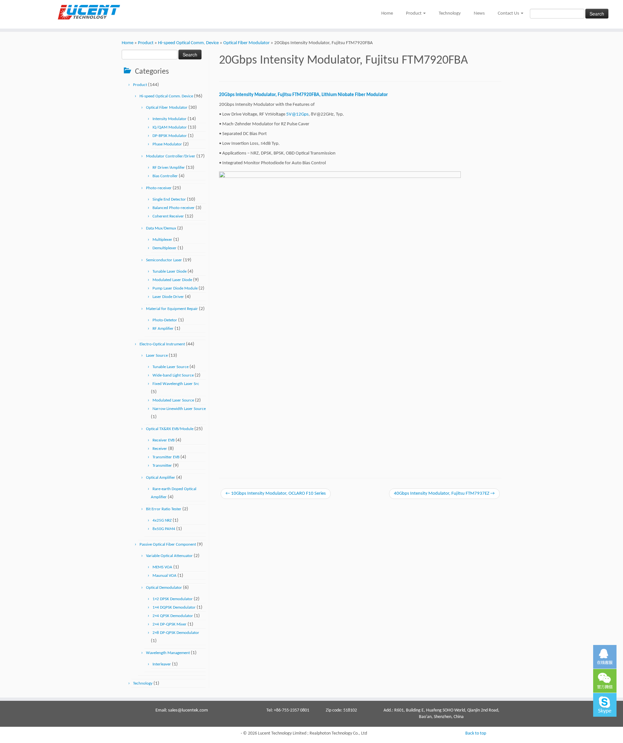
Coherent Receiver (168, 216)
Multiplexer (162, 240)
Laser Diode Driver (168, 297)
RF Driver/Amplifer (169, 168)
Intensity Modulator (170, 119)
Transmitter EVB (166, 457)
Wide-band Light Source (173, 375)
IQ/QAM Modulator (170, 127)
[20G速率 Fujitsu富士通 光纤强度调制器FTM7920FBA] (340, 317)
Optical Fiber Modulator (246, 43)
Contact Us (509, 13)
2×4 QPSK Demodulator (173, 616)
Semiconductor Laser (164, 260)
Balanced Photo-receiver (174, 208)
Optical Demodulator (164, 588)
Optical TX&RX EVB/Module (169, 429)
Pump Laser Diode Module (175, 288)
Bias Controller (165, 176)
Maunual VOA (165, 576)
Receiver (160, 449)
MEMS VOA (162, 567)
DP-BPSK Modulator (170, 136)
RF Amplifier (163, 329)
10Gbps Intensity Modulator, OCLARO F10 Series (276, 493)
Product (414, 13)
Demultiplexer (165, 248)
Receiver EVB (164, 440)
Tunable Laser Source (171, 367)
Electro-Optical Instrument (162, 344)
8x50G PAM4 (164, 529)
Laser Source (157, 355)
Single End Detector (169, 199)
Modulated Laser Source (173, 400)
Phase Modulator (167, 144)
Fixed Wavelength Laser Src (176, 384)
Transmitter (162, 466)
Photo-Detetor (165, 320)
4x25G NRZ (162, 520)
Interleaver (162, 664)
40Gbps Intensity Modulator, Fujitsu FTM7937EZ (444, 493)
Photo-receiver (159, 188)
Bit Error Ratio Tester (163, 509)
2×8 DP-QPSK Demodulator (176, 633)
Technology (450, 13)
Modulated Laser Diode (172, 280)
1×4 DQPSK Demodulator (174, 607)
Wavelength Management (168, 653)
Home (387, 13)
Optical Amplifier (160, 478)
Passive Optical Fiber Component (168, 544)
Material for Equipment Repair (172, 309)
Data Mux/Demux (161, 228)
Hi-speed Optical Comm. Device (188, 43)
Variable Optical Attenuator (169, 556)
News (479, 13)
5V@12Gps (297, 114)
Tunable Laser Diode (170, 271)
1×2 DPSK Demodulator (173, 599)
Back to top (475, 733)
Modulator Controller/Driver (170, 156)
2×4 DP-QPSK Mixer (170, 624)
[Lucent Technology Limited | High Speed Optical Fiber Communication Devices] (72, 12)
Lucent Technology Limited (282, 733)
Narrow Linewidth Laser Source (179, 409)
